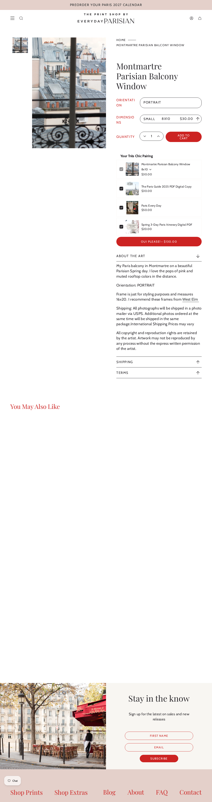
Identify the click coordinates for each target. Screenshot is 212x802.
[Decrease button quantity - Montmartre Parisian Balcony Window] (144, 136)
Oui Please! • (159, 241)
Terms (122, 373)
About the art (130, 256)
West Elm (190, 299)
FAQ (162, 792)
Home (121, 40)
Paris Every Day (151, 205)
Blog (109, 792)
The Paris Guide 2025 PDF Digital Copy (166, 186)
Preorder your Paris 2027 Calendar (106, 5)
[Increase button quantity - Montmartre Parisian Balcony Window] (158, 136)
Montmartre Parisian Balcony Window (165, 164)
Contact (190, 792)
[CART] (200, 18)
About (136, 792)
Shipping (124, 362)
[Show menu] (12, 18)
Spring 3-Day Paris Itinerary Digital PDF (166, 224)
